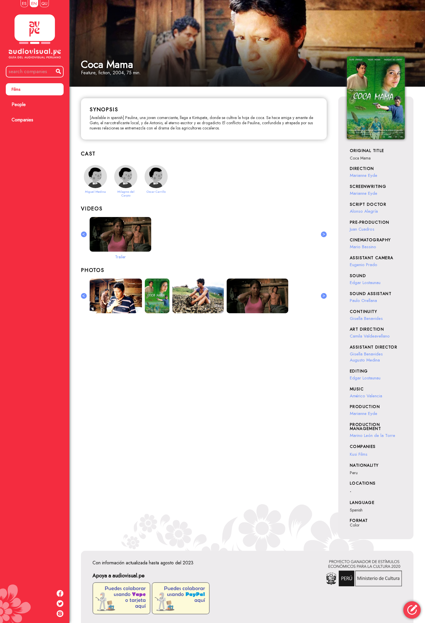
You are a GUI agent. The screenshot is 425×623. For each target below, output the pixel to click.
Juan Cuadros (362, 229)
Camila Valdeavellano (370, 336)
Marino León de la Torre (372, 435)
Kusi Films (358, 454)
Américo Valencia (366, 396)
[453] (198, 296)
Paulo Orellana (363, 300)
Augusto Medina (365, 360)
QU (44, 3)
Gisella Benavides (366, 318)
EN (34, 3)
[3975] (116, 296)
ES (24, 3)
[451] (157, 296)
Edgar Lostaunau (365, 282)
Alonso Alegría (364, 211)
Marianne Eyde (363, 175)
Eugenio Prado (363, 265)
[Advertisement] (204, 380)
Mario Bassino (363, 247)
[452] (257, 296)
